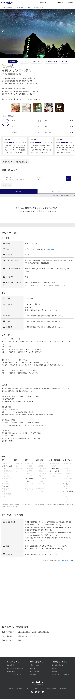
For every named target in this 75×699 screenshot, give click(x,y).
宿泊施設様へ (11, 671)
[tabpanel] (37, 33)
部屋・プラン (36, 61)
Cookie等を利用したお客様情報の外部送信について (47, 688)
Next (72, 31)
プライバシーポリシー (29, 688)
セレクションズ (34, 671)
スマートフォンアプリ (14, 675)
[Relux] (7, 2)
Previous (2, 31)
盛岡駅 (20, 640)
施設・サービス (50, 61)
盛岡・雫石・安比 (25, 7)
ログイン (51, 2)
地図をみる (51, 249)
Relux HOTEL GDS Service (60, 675)
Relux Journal (34, 665)
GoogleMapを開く (68, 560)
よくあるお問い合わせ (59, 665)
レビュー (23, 61)
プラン (56, 192)
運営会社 (54, 668)
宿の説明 (12, 61)
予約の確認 (70, 2)
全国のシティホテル (24, 632)
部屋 (19, 192)
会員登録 (43, 2)
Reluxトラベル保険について (15, 668)
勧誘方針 (11, 688)
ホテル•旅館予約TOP (7, 7)
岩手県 (16, 7)
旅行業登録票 (63, 688)
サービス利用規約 (18, 688)
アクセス (64, 61)
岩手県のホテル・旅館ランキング (28, 636)
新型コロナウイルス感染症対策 (14, 162)
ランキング (33, 668)
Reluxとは (60, 2)
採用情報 (54, 671)
